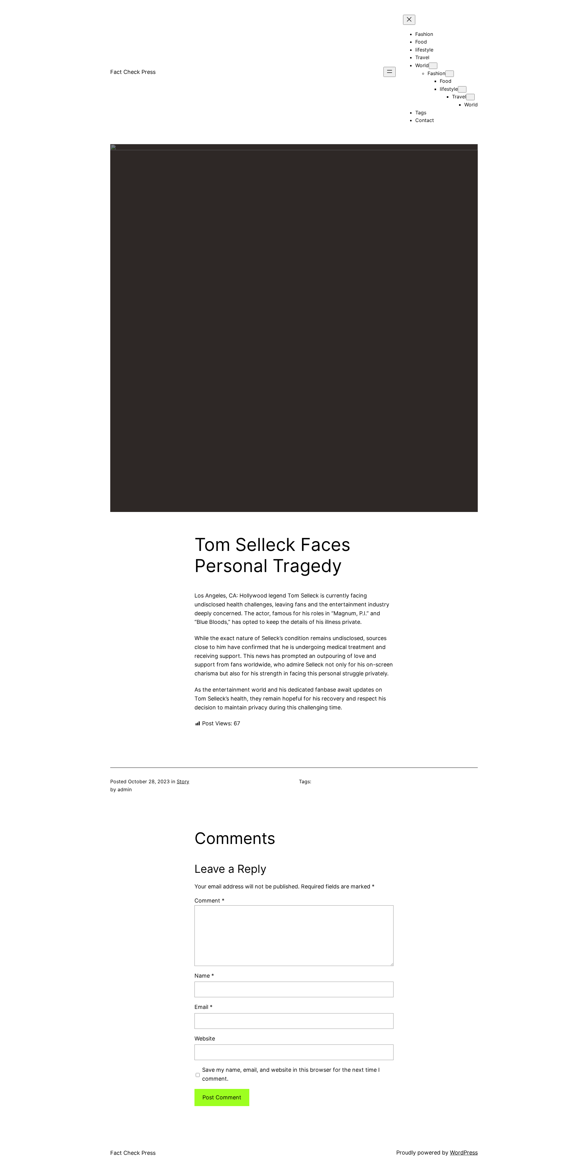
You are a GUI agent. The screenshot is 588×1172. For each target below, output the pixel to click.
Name (204, 975)
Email (203, 1007)
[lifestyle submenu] (462, 89)
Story (183, 781)
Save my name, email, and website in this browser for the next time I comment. (291, 1074)
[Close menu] (409, 20)
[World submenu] (433, 66)
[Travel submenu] (470, 97)
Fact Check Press (133, 72)
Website (204, 1038)
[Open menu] (389, 72)
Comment (209, 900)
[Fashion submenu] (449, 74)
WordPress (464, 1152)
